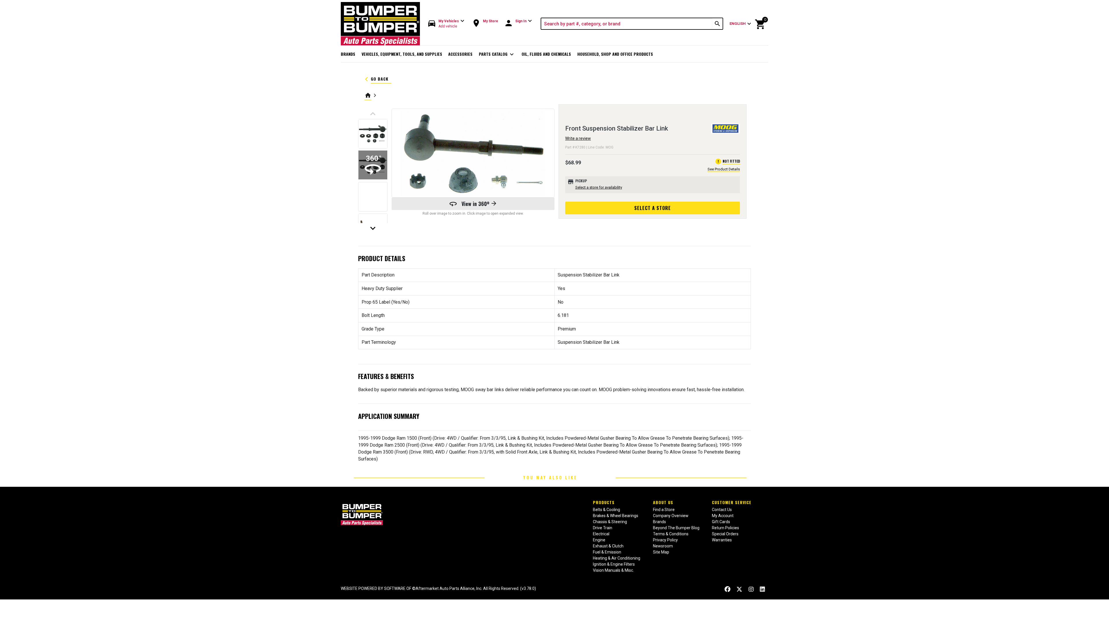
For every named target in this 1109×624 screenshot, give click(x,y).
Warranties (722, 540)
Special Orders (725, 534)
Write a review (578, 138)
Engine (599, 540)
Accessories (460, 54)
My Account (723, 515)
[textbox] (626, 23)
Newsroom (663, 546)
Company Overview (671, 515)
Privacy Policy (665, 540)
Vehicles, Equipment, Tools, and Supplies (402, 54)
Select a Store (652, 208)
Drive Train (602, 527)
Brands (348, 54)
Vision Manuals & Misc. (613, 570)
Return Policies (725, 527)
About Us (663, 502)
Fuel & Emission (607, 552)
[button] (446, 23)
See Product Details (724, 169)
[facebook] (727, 589)
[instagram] (751, 589)
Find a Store (664, 509)
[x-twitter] (739, 589)
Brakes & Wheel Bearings (615, 515)
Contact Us (722, 509)
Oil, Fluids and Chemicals (546, 54)
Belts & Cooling (606, 509)
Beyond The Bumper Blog (676, 527)
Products (604, 502)
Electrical (601, 534)
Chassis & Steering (610, 521)
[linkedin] (762, 589)
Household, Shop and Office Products (615, 54)
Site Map (661, 552)
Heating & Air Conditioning (616, 558)
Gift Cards (721, 521)
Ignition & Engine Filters (614, 564)
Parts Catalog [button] (497, 54)
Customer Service (731, 502)
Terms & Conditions (671, 534)
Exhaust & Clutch (608, 546)
